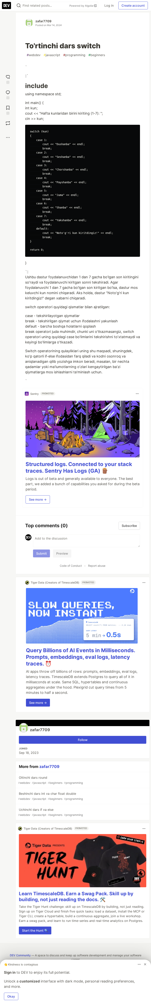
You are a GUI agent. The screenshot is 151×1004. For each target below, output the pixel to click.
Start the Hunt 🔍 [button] (35, 930)
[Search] (19, 5)
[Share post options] (8, 137)
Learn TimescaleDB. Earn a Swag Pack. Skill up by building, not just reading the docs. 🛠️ (76, 896)
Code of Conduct (71, 565)
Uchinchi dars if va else (50, 812)
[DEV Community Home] (6, 5)
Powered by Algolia (81, 5)
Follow (82, 740)
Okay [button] (11, 996)
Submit (41, 553)
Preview (62, 553)
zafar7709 (43, 21)
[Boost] (8, 123)
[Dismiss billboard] (145, 964)
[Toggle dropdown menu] (137, 394)
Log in (109, 5)
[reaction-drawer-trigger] (8, 79)
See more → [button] (38, 499)
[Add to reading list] (8, 110)
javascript (52, 55)
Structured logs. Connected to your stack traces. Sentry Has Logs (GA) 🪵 (79, 467)
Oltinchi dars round (50, 780)
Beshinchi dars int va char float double (50, 796)
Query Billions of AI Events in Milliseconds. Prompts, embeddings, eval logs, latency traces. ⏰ (80, 657)
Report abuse (96, 565)
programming (74, 55)
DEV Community (20, 955)
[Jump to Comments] (8, 94)
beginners (96, 55)
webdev (34, 55)
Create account (133, 5)
